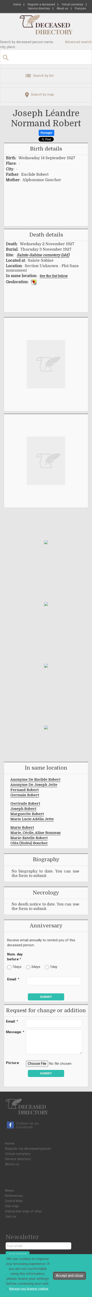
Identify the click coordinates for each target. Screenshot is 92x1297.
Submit (46, 997)
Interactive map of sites (23, 1211)
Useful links (14, 1201)
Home (17, 4)
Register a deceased (41, 4)
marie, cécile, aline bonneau (35, 833)
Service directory (39, 8)
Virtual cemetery (72, 4)
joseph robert (23, 809)
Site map (12, 1206)
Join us (10, 1216)
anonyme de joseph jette (33, 785)
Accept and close (69, 1275)
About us (62, 8)
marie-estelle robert (29, 838)
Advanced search (78, 42)
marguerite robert (27, 814)
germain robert (24, 795)
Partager (46, 133)
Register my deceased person (28, 1148)
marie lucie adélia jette (32, 819)
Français (80, 8)
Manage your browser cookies (28, 1288)
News (9, 1190)
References (14, 1196)
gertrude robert (25, 803)
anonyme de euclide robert (35, 779)
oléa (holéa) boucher (29, 843)
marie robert (22, 827)
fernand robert (24, 790)
